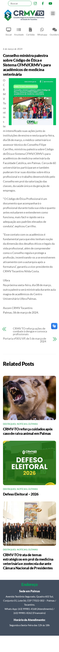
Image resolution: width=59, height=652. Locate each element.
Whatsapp (42, 34)
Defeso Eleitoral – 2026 (21, 494)
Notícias (22, 424)
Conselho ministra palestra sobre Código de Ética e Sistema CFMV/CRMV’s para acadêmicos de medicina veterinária (27, 65)
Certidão (30, 34)
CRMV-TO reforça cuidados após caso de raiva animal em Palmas (28, 431)
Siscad (9, 34)
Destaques (9, 424)
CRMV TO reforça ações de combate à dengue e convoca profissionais (30, 331)
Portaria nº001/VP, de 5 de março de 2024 (24, 340)
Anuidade (19, 34)
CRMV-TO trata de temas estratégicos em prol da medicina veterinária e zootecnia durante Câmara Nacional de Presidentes (28, 561)
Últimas (33, 424)
